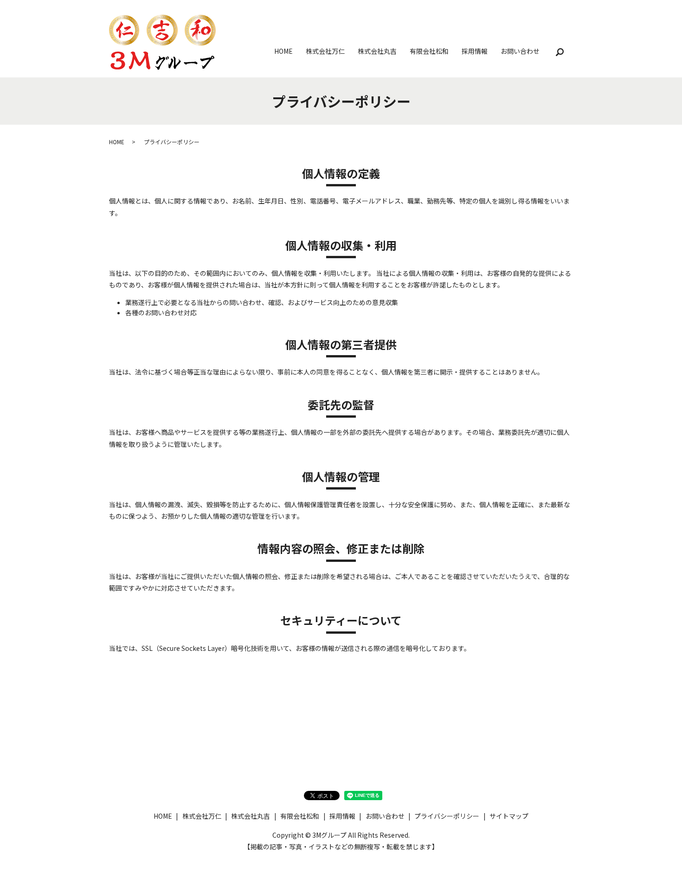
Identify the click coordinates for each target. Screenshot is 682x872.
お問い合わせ (520, 51)
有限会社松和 (429, 51)
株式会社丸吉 (377, 51)
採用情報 (475, 51)
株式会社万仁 (325, 51)
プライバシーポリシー (446, 816)
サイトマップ (508, 816)
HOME (283, 51)
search (559, 52)
